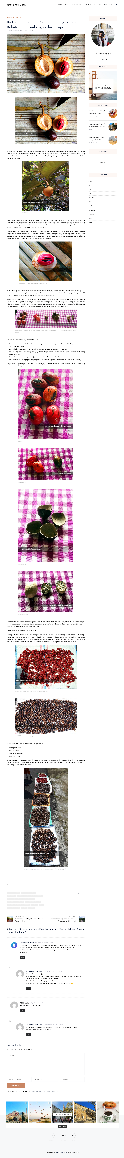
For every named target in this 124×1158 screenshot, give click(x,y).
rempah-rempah (13, 908)
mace (20, 896)
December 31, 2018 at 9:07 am (53, 971)
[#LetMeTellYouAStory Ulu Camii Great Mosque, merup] (85, 1112)
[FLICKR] (73, 1134)
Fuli (33, 893)
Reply (22, 957)
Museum (91, 214)
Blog (67, 5)
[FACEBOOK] (52, 1134)
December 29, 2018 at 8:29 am (44, 943)
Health (91, 206)
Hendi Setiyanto (27, 943)
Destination (76, 5)
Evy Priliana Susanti (34, 971)
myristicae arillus (33, 902)
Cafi (17, 893)
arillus (11, 893)
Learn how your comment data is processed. (46, 1091)
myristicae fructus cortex (18, 905)
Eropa (90, 202)
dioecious (26, 893)
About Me (97, 5)
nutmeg (34, 905)
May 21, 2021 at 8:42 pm (38, 1003)
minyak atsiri (29, 899)
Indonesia (10, 18)
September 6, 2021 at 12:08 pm (54, 1024)
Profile (91, 218)
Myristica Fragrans (15, 902)
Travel (18, 18)
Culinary (91, 197)
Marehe (10, 899)
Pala (41, 905)
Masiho (19, 899)
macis (27, 896)
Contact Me (108, 5)
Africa (90, 181)
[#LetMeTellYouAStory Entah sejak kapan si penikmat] (108, 1112)
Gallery (88, 5)
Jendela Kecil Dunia (16, 5)
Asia (90, 189)
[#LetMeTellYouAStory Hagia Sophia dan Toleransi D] (17, 1112)
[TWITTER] (63, 1134)
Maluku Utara (36, 896)
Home (60, 5)
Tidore (31, 908)
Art (89, 185)
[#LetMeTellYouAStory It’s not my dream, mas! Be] (40, 1112)
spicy (24, 908)
